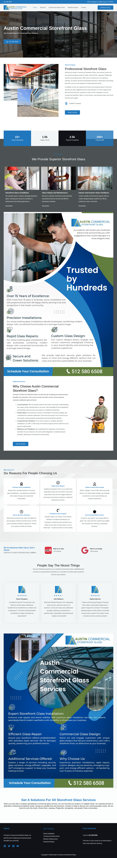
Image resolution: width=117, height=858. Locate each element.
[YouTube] (18, 846)
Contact (83, 7)
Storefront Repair (48, 842)
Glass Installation (48, 833)
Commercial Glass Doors (57, 7)
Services (43, 7)
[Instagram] (13, 846)
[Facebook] (5, 846)
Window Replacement (50, 839)
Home (35, 7)
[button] (105, 7)
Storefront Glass (73, 7)
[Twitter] (9, 846)
